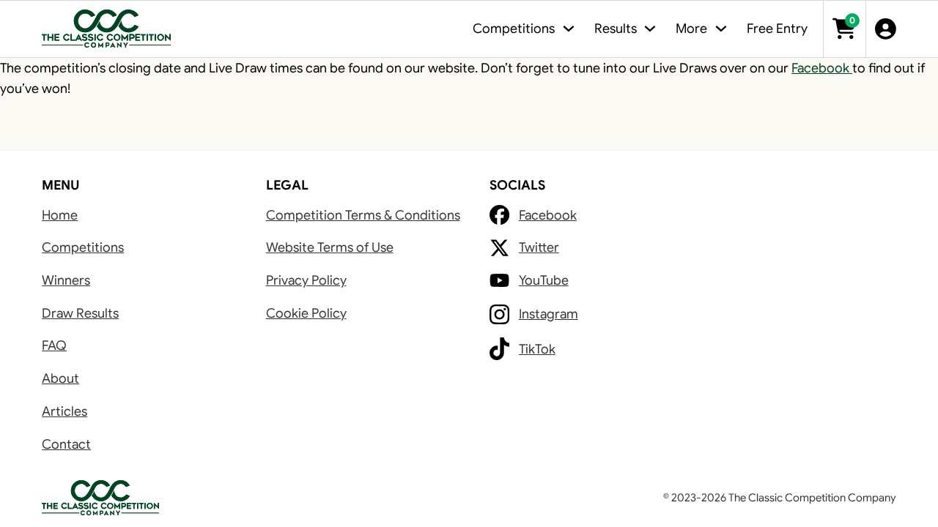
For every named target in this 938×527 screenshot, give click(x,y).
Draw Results (80, 313)
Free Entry (777, 28)
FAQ (54, 345)
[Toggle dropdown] (568, 28)
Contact (66, 444)
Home (60, 215)
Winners (66, 280)
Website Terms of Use (330, 247)
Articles (64, 411)
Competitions (83, 247)
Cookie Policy (306, 313)
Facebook (821, 68)
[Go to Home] (106, 29)
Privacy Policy (306, 280)
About (60, 378)
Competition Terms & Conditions (363, 215)
